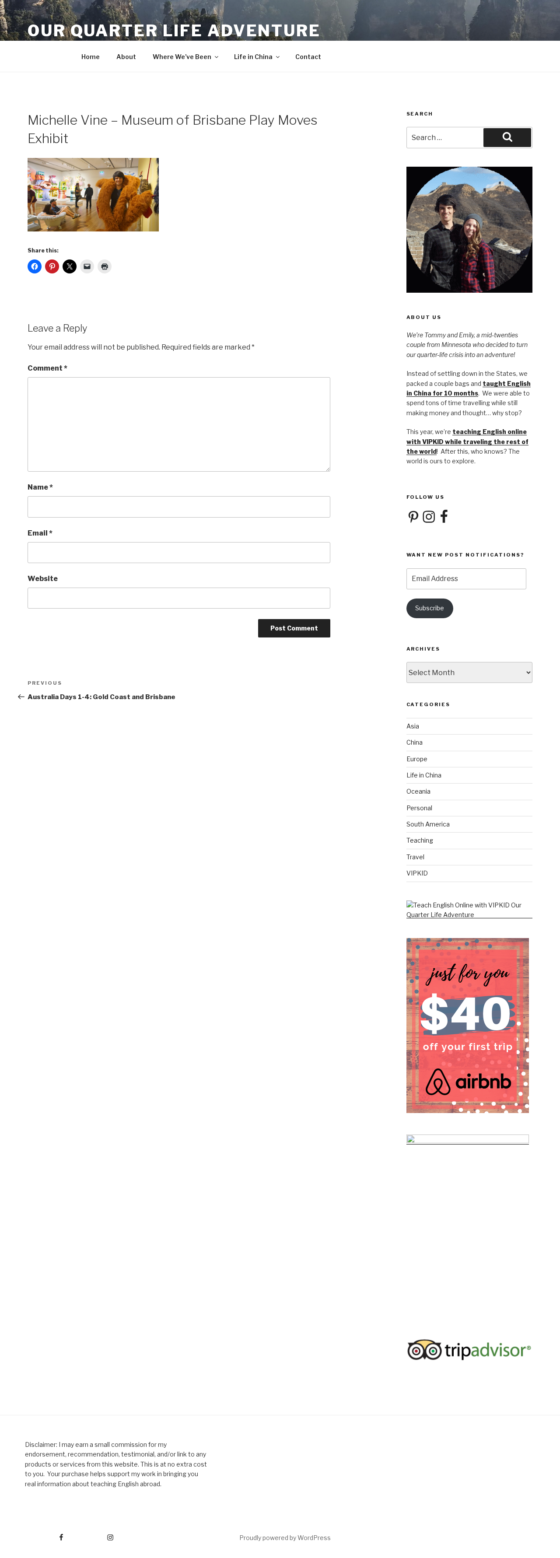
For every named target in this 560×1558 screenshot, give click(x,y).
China (414, 742)
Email (40, 533)
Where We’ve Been (182, 56)
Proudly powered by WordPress (285, 1537)
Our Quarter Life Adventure (174, 30)
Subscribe (429, 608)
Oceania (418, 791)
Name (40, 487)
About (126, 56)
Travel (415, 857)
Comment (47, 368)
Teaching (419, 840)
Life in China (253, 56)
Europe (416, 759)
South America (428, 824)
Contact (308, 56)
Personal (419, 808)
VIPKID (417, 873)
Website (43, 578)
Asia (412, 726)
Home (90, 56)
